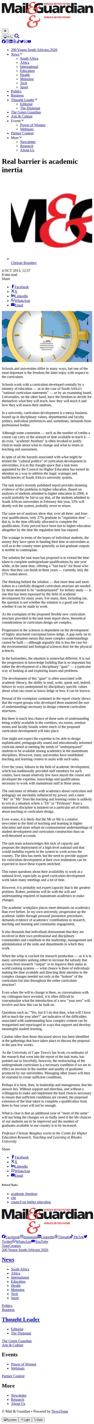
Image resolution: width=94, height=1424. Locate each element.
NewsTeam (60, 1411)
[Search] (17, 37)
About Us (18, 1404)
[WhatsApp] (25, 42)
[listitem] (11, 1237)
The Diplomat (21, 1333)
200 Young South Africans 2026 (25, 1250)
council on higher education (31, 1202)
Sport (15, 1298)
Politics (7, 1306)
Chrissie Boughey (24, 263)
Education (18, 1281)
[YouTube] (29, 42)
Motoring (17, 1290)
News (8, 1259)
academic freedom (24, 1194)
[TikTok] (18, 42)
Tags (5, 1246)
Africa (15, 1273)
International (20, 1277)
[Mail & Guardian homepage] (47, 15)
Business (8, 1310)
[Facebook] (3, 42)
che (13, 1198)
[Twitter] (22, 42)
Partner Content (13, 1376)
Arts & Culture (12, 1345)
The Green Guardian (17, 1341)
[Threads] (14, 42)
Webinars (17, 1368)
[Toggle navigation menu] (5, 31)
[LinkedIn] (11, 42)
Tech (14, 1294)
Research (17, 1399)
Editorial (17, 1329)
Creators (15, 1246)
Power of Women (23, 1364)
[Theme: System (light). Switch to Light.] (8, 37)
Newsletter (18, 1395)
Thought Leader (21, 1319)
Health (16, 1286)
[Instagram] (7, 42)
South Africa (20, 1269)
